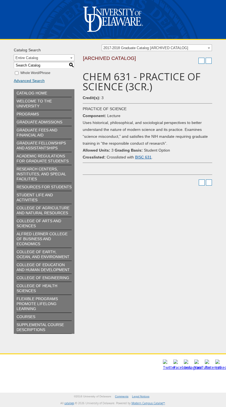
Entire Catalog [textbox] (26, 58)
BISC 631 (143, 157)
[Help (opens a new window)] (209, 61)
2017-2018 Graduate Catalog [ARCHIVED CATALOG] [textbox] (145, 48)
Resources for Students (44, 187)
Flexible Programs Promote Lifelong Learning (37, 304)
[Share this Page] (194, 61)
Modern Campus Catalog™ (148, 403)
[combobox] (157, 47)
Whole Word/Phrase (35, 73)
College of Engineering (43, 278)
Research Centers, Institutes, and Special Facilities (41, 174)
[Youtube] (202, 367)
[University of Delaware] (113, 33)
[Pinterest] (213, 367)
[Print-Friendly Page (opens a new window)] (201, 61)
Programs (28, 114)
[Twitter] (169, 367)
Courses (26, 316)
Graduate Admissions (39, 122)
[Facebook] (182, 367)
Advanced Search (29, 80)
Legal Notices (140, 396)
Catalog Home (32, 93)
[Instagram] (193, 367)
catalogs (69, 403)
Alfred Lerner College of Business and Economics (42, 239)
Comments (121, 396)
